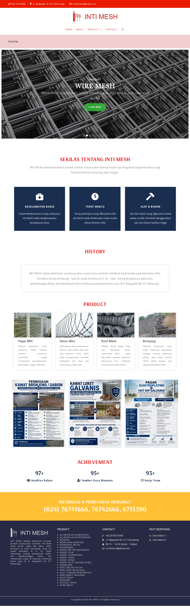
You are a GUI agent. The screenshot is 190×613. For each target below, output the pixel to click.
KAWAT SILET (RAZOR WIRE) (75, 562)
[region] (95, 94)
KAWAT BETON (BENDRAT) (74, 550)
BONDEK (64, 540)
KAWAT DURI (67, 552)
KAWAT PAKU (67, 557)
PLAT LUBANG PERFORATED (76, 572)
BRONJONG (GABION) (72, 542)
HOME (68, 29)
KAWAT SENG (67, 560)
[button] (100, 29)
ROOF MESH (66, 577)
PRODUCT (93, 29)
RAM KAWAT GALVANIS (72, 575)
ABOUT (80, 29)
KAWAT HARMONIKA (71, 555)
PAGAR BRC (66, 565)
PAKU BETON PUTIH (71, 567)
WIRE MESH (66, 585)
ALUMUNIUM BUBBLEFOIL (74, 534)
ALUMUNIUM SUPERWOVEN (75, 537)
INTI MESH (93, 599)
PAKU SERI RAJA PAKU (72, 570)
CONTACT (111, 29)
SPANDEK (65, 580)
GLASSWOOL (67, 547)
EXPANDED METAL (70, 545)
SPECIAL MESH (68, 582)
